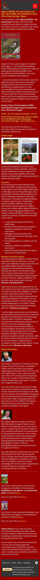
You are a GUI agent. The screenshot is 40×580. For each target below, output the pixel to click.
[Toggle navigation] (35, 6)
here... (33, 121)
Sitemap (26, 563)
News (19, 563)
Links (13, 563)
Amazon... (23, 497)
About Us (6, 563)
